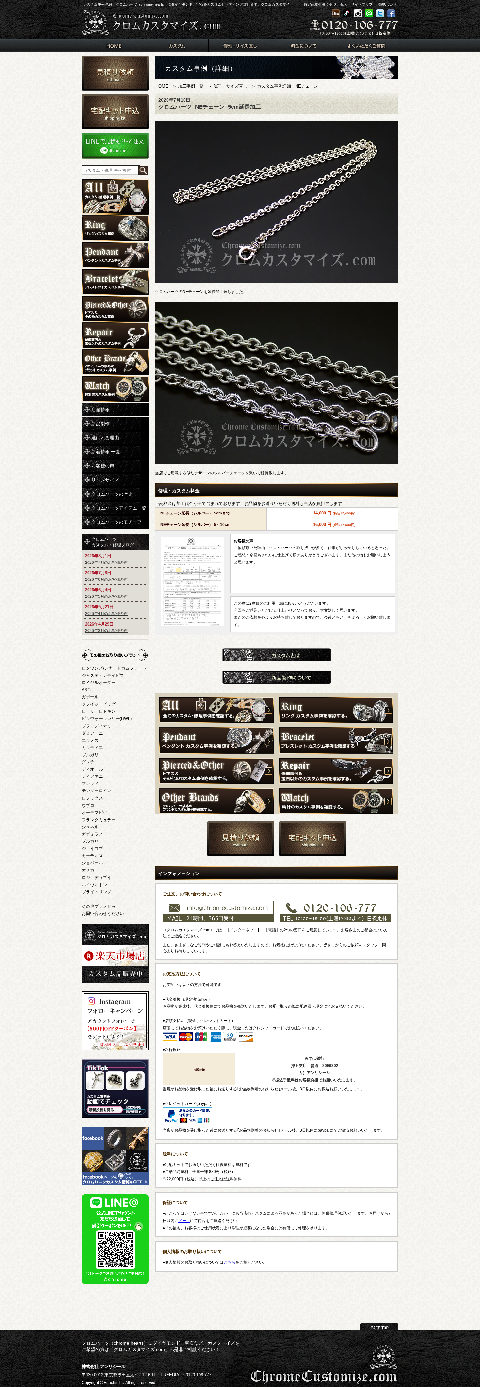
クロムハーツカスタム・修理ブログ (112, 542)
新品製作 (100, 423)
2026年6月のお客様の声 (106, 579)
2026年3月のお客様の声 (106, 630)
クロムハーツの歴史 (112, 494)
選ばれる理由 (105, 437)
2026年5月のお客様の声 (106, 596)
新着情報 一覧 (105, 451)
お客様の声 (102, 465)
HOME (161, 86)
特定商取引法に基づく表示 (325, 4)
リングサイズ (105, 479)
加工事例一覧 (190, 86)
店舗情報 (100, 409)
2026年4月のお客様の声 (106, 614)
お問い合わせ (387, 4)
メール (184, 1220)
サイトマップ (362, 4)
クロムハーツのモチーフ (116, 522)
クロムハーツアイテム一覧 (118, 508)
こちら (229, 1262)
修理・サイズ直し (230, 86)
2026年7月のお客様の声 (106, 562)
